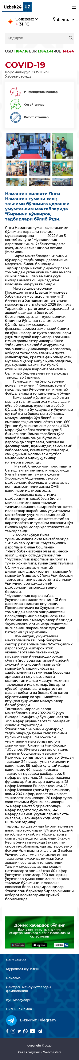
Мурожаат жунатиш (22, 969)
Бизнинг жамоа (19, 1009)
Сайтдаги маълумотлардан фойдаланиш (28, 989)
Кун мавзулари (18, 1000)
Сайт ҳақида (16, 960)
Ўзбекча (62, 19)
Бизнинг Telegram (38, 1020)
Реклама (13, 978)
